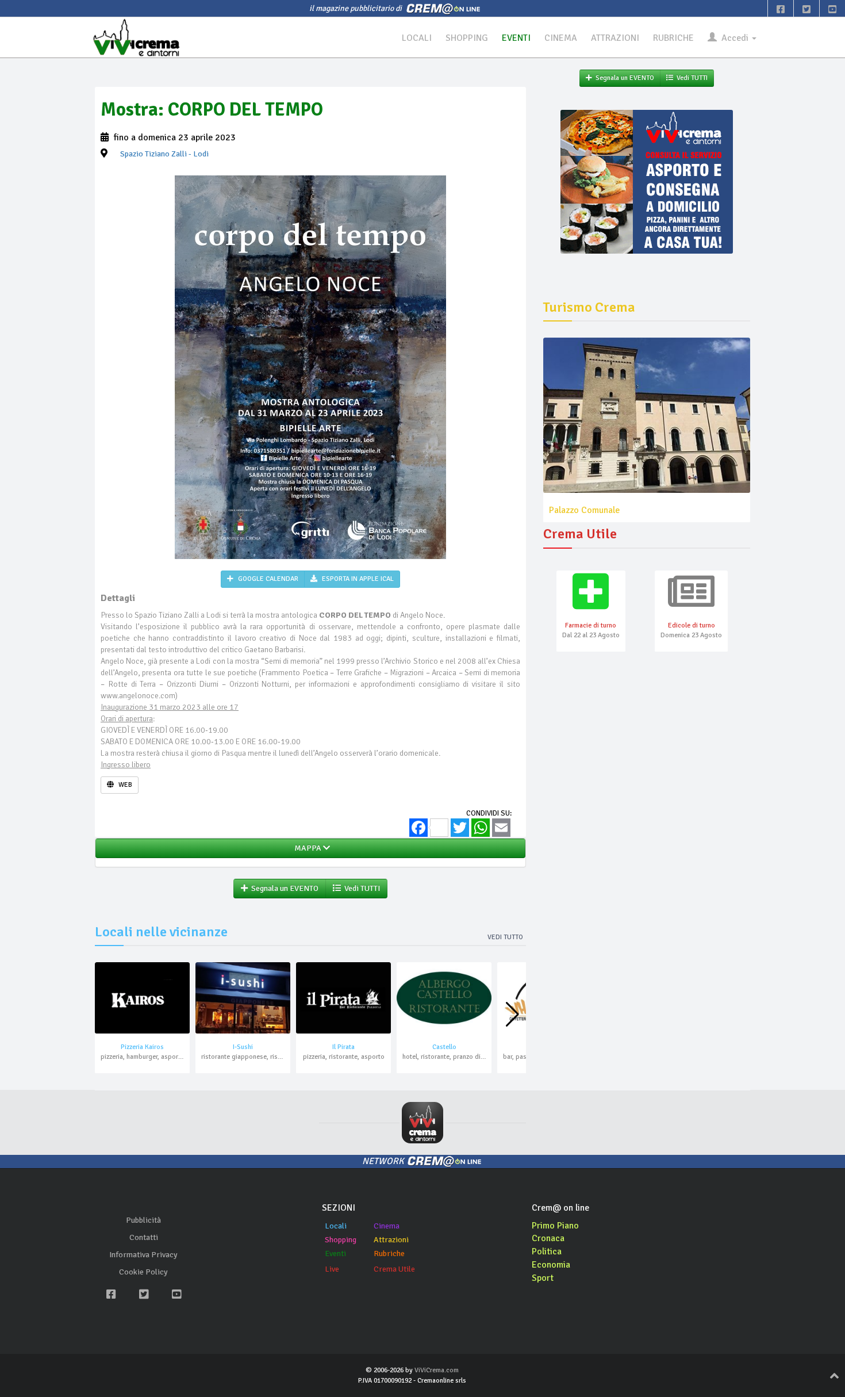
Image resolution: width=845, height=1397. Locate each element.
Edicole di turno (691, 625)
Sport (543, 1278)
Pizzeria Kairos (142, 1047)
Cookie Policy (143, 1272)
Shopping (340, 1240)
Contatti (143, 1237)
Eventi (335, 1253)
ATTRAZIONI (615, 38)
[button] (512, 1014)
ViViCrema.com (436, 1370)
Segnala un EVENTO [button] (283, 888)
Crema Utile (394, 1269)
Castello (444, 1047)
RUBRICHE (673, 38)
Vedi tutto (505, 937)
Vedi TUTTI (360, 888)
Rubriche (389, 1253)
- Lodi (164, 154)
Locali (336, 1226)
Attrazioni (391, 1240)
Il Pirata (343, 1047)
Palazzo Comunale (584, 510)
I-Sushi (243, 1047)
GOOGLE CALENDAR (267, 579)
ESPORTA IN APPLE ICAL (357, 579)
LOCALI (417, 38)
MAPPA (307, 848)
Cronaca (548, 1238)
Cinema (387, 1226)
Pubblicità (143, 1220)
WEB (124, 784)
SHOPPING (466, 38)
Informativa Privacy (143, 1255)
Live (332, 1269)
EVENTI (516, 38)
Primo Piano (555, 1225)
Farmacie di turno (590, 625)
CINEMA (560, 38)
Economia (551, 1264)
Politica (547, 1251)
